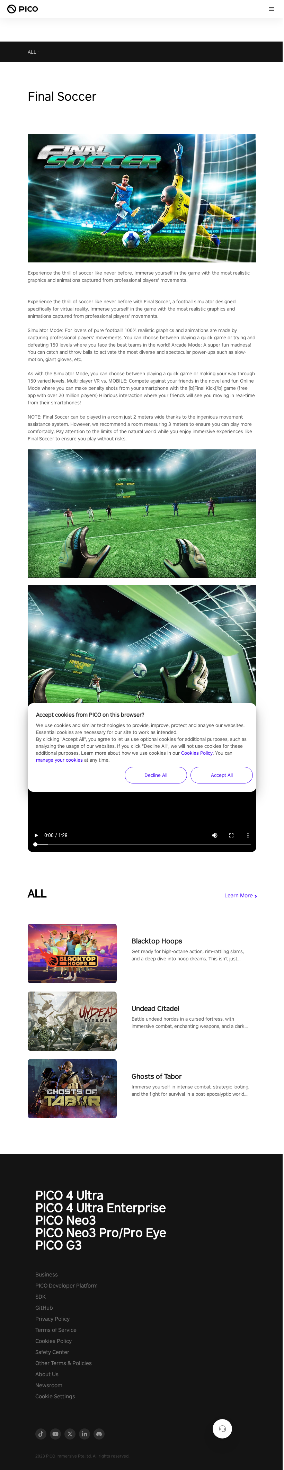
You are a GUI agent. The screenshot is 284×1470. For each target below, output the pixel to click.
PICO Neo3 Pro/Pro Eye (100, 1232)
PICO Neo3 (65, 1220)
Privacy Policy (52, 1319)
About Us (47, 1374)
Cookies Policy (53, 1341)
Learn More (238, 895)
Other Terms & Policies (63, 1363)
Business (46, 1274)
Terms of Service (56, 1330)
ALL (32, 52)
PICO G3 (58, 1245)
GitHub (44, 1307)
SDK (40, 1296)
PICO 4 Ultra (69, 1195)
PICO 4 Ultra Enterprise (100, 1207)
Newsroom (48, 1385)
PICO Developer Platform (66, 1285)
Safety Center (52, 1352)
